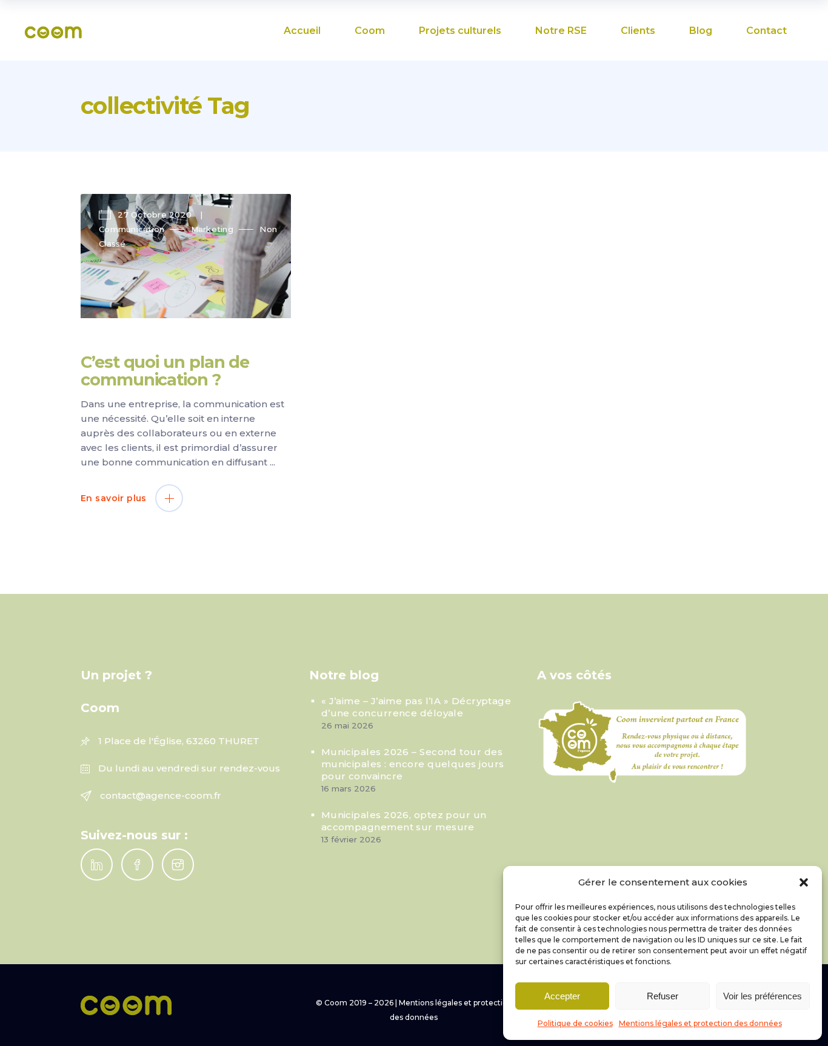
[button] (804, 882)
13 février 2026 (351, 839)
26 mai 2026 (347, 725)
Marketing (212, 229)
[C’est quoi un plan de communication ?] (186, 256)
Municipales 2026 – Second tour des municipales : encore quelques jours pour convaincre (412, 764)
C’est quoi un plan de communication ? (165, 371)
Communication (131, 229)
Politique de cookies (575, 1023)
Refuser (662, 996)
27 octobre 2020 (154, 214)
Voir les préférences (762, 996)
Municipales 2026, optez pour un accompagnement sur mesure (404, 821)
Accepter (562, 996)
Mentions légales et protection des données (700, 1023)
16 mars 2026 (348, 788)
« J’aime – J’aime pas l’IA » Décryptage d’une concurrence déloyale (416, 707)
